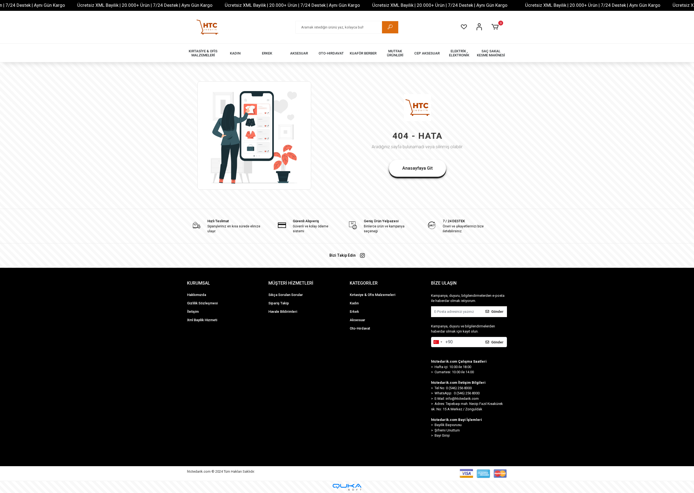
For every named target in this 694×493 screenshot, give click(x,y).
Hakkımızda (196, 295)
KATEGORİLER (364, 283)
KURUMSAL (198, 283)
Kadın (354, 303)
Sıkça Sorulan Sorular (285, 295)
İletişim (193, 312)
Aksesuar (357, 320)
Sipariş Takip (278, 303)
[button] (495, 27)
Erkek (354, 312)
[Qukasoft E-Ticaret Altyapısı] (347, 487)
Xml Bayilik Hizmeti (202, 320)
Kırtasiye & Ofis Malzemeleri (372, 295)
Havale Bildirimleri (282, 312)
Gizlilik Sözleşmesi (202, 303)
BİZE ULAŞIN (444, 283)
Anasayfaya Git (417, 168)
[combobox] (437, 342)
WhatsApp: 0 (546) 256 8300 (457, 393)
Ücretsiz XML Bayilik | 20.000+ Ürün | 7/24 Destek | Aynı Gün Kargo (145, 5)
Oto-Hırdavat (360, 328)
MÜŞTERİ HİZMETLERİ (290, 283)
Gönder (497, 312)
